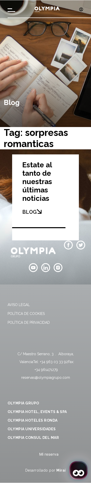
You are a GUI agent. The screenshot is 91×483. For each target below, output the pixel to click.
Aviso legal (19, 305)
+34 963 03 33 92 (54, 362)
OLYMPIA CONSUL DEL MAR (33, 438)
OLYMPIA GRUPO (23, 403)
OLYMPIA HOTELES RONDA (33, 420)
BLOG (29, 212)
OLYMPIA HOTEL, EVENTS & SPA (37, 412)
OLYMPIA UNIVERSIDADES (32, 429)
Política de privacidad (29, 322)
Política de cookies (26, 314)
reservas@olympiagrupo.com (45, 377)
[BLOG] (39, 211)
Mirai (61, 470)
